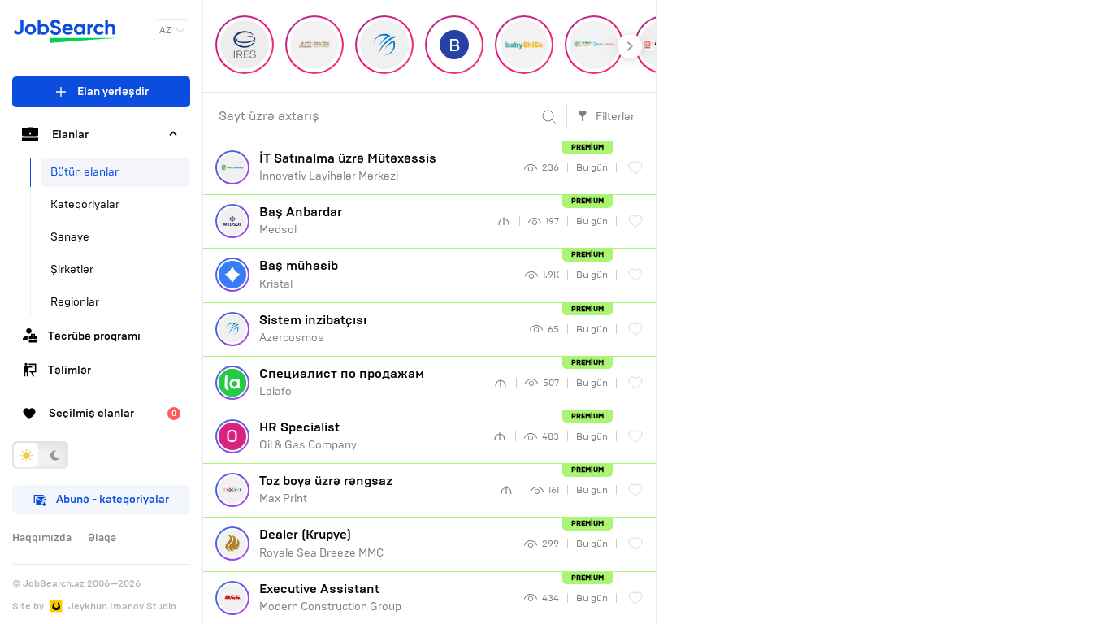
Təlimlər (69, 370)
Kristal (298, 274)
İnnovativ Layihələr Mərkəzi (347, 166)
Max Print (325, 489)
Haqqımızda (42, 537)
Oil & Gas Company (308, 435)
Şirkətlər (71, 269)
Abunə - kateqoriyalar (112, 499)
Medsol (300, 220)
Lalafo (341, 382)
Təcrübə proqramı (94, 336)
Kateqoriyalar (84, 204)
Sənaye (69, 237)
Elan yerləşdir (113, 91)
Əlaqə (102, 537)
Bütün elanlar (84, 172)
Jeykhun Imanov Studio (122, 606)
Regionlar (74, 302)
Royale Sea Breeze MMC (321, 542)
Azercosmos (312, 328)
